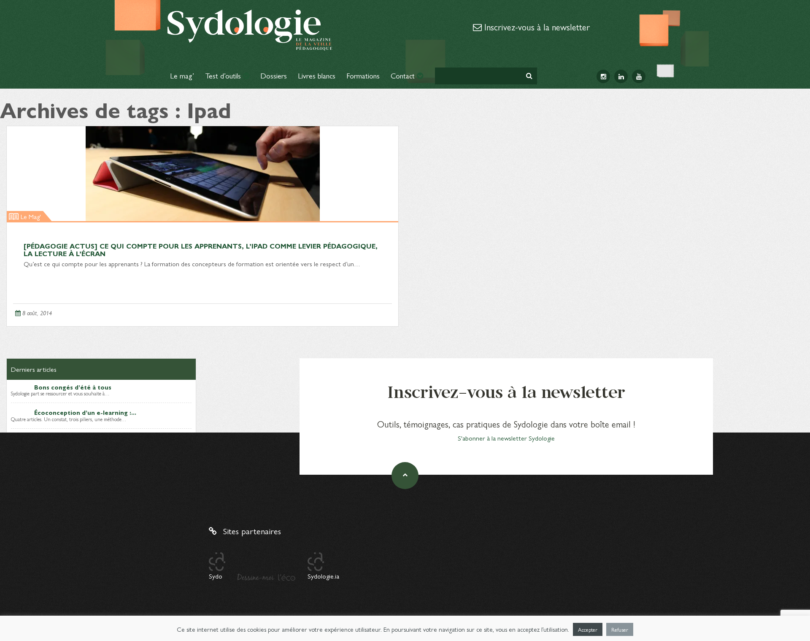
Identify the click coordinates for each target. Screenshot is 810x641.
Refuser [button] (619, 629)
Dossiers (273, 75)
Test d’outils (224, 75)
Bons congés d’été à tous (72, 387)
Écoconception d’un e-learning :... (85, 412)
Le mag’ (182, 75)
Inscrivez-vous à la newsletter (536, 26)
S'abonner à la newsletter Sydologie (506, 438)
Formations (363, 75)
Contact (404, 75)
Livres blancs (316, 75)
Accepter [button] (587, 629)
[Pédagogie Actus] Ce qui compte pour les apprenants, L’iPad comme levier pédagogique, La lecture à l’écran (201, 249)
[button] (529, 75)
